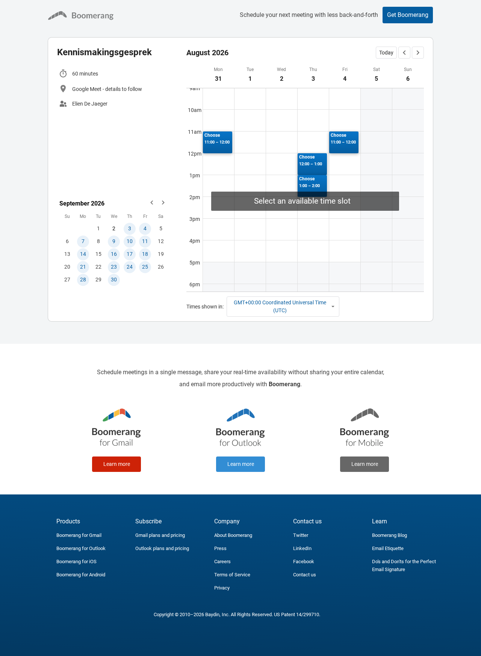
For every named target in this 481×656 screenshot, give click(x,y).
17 (130, 254)
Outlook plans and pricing (162, 548)
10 (130, 241)
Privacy (222, 588)
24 (130, 267)
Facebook (303, 561)
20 (67, 267)
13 (67, 254)
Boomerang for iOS (76, 561)
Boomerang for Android (80, 574)
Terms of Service (232, 574)
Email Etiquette (388, 548)
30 (114, 280)
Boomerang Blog (389, 535)
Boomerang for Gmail (78, 535)
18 (145, 254)
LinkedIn (302, 548)
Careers (222, 561)
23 (114, 267)
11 (145, 241)
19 (161, 254)
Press (220, 548)
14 (83, 254)
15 (98, 254)
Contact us (304, 574)
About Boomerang (233, 535)
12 (161, 241)
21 (83, 267)
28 (83, 280)
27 (67, 280)
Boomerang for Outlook (81, 548)
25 (145, 267)
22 (98, 267)
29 (98, 280)
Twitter (300, 535)
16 (114, 254)
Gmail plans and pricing (160, 535)
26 (161, 267)
